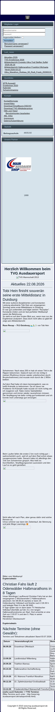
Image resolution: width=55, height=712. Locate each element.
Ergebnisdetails (10, 579)
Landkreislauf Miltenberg (25, 658)
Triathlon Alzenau (22, 664)
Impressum (9, 118)
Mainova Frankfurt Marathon (30, 676)
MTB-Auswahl (9, 83)
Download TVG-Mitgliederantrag (18, 108)
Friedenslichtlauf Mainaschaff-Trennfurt (31, 689)
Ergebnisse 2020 (10, 85)
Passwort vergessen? (14, 46)
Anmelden (8, 41)
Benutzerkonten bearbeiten (18, 113)
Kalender (7, 88)
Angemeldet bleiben (12, 37)
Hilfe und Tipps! (11, 111)
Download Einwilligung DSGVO (17, 106)
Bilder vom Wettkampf (12, 576)
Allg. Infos (8, 116)
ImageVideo (9, 103)
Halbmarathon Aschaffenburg (27, 669)
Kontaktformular (11, 101)
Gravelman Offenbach (24, 646)
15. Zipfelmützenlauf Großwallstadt (29, 681)
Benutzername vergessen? (16, 44)
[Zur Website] (18, 234)
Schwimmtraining (10, 90)
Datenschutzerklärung (13, 121)
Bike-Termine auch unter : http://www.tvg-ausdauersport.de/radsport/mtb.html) (21, 695)
